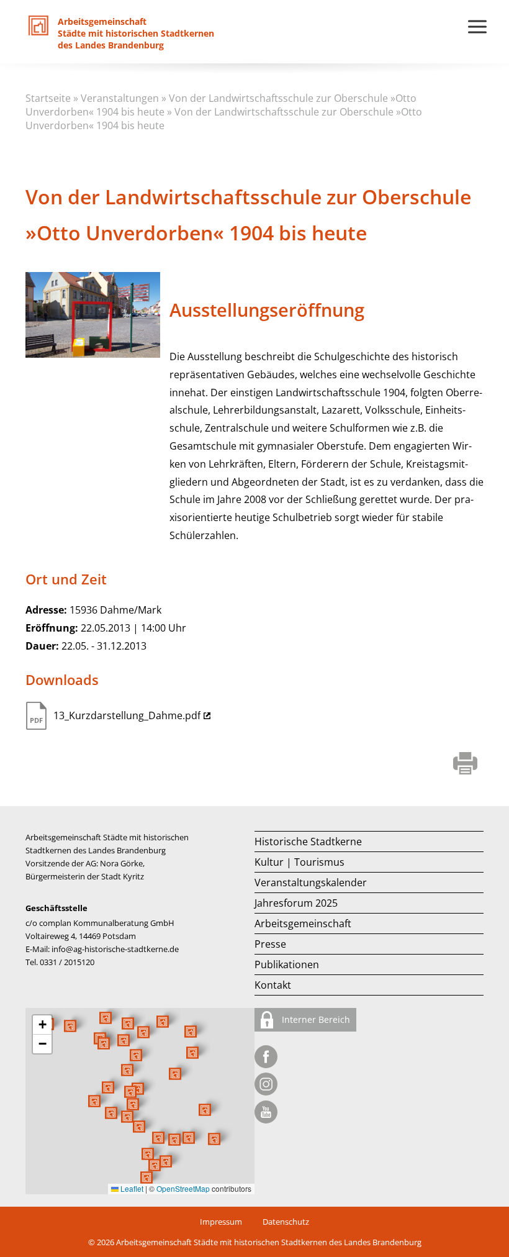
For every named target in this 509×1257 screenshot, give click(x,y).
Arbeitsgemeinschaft (302, 923)
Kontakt (272, 985)
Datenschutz (286, 1221)
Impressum (221, 1221)
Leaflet (131, 1188)
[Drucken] (465, 764)
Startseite (48, 98)
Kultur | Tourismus (299, 862)
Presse (270, 944)
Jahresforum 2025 (296, 903)
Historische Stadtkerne (308, 841)
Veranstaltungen (120, 98)
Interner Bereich (314, 1019)
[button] (175, 1074)
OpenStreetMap (183, 1188)
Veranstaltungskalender (310, 882)
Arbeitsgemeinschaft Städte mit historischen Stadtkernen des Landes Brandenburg (268, 1242)
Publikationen (286, 964)
